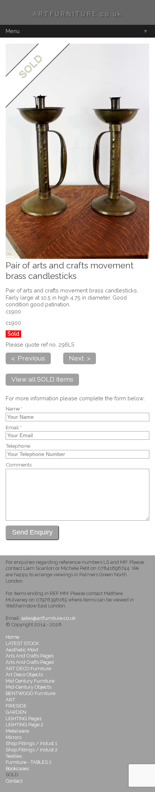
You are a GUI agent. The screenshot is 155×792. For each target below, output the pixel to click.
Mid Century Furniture (30, 681)
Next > (79, 358)
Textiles (14, 756)
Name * (14, 409)
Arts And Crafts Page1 (30, 656)
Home (12, 637)
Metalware (17, 731)
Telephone (18, 446)
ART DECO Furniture (28, 668)
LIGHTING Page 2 (24, 724)
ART (10, 700)
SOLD (12, 774)
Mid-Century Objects (28, 687)
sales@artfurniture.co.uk (48, 618)
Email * (13, 427)
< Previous (28, 358)
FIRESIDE (16, 706)
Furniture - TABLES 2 (29, 762)
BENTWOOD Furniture (30, 693)
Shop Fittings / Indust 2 (32, 750)
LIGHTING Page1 (24, 718)
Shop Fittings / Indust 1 (31, 743)
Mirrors (13, 737)
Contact (14, 781)
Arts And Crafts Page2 (30, 662)
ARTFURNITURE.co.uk (77, 14)
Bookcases (17, 768)
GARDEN (16, 712)
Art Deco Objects (24, 674)
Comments (19, 465)
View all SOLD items (42, 379)
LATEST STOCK (22, 643)
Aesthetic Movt (22, 650)
